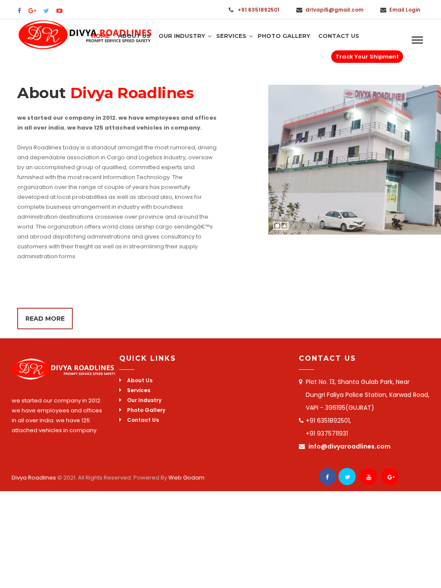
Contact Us (338, 35)
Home (100, 35)
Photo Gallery (284, 35)
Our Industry (181, 35)
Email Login (404, 9)
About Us (134, 35)
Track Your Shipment (367, 57)
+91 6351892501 (259, 9)
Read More (45, 318)
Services (231, 35)
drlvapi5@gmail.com (334, 9)
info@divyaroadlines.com (349, 446)
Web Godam (186, 477)
